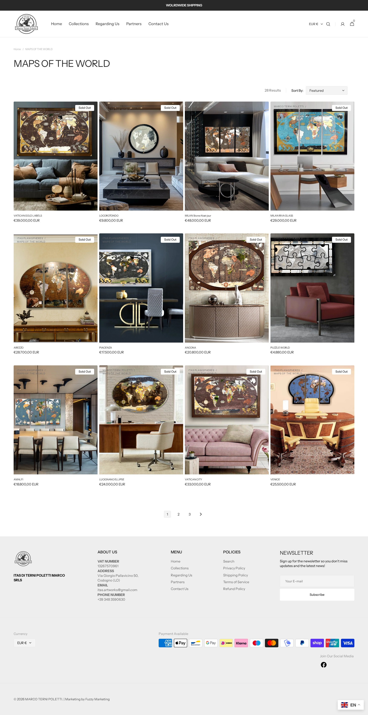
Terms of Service (236, 582)
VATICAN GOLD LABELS (28, 215)
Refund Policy (234, 589)
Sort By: (297, 90)
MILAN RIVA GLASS (281, 215)
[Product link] (56, 165)
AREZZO (18, 347)
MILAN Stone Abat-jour (198, 215)
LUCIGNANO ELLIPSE (111, 479)
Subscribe (317, 595)
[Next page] (200, 514)
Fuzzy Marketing (97, 699)
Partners (178, 582)
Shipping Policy (235, 575)
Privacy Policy (234, 568)
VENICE (275, 479)
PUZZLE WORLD (280, 347)
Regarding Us (181, 575)
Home (17, 49)
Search (228, 561)
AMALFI (18, 479)
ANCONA (190, 347)
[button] (328, 24)
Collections (180, 568)
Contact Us (179, 589)
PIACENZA (105, 347)
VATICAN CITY (193, 479)
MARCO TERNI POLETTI (43, 699)
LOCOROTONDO (108, 215)
